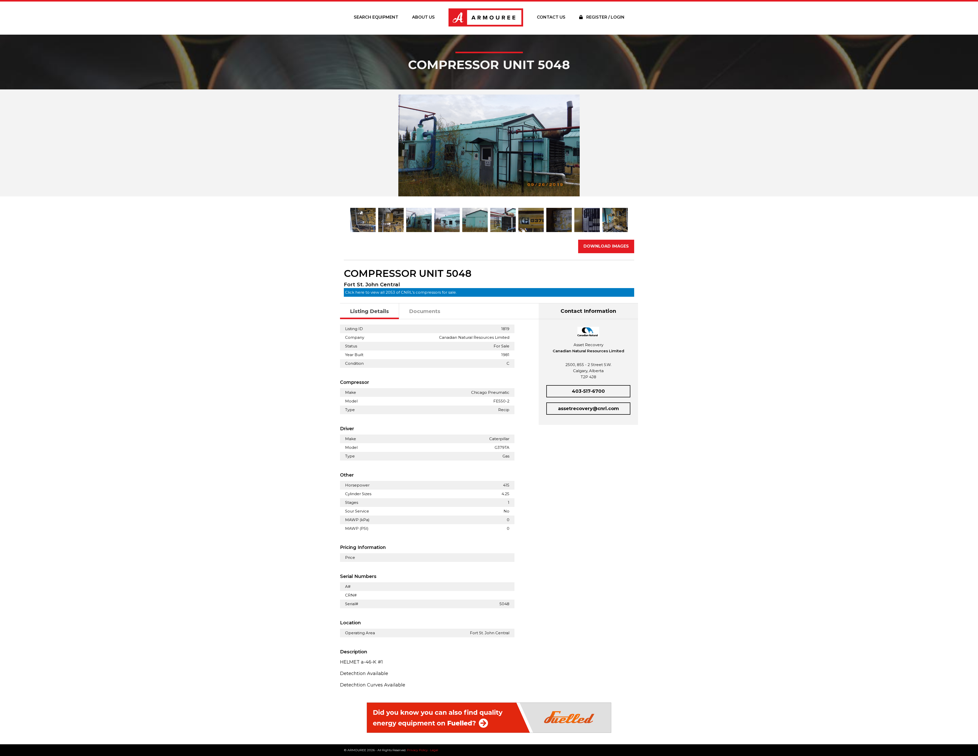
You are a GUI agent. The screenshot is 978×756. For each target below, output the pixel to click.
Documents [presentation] (424, 311)
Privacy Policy (417, 750)
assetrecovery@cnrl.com (588, 408)
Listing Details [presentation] (369, 311)
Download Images (606, 246)
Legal (434, 750)
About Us (423, 17)
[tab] (369, 311)
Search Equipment (376, 17)
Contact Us (551, 17)
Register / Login (604, 17)
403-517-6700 (588, 391)
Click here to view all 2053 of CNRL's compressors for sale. (401, 292)
